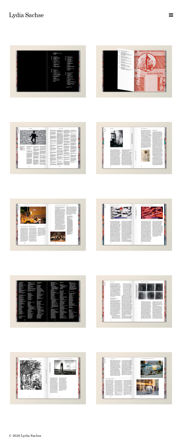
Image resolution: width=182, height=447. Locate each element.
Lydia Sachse (26, 15)
